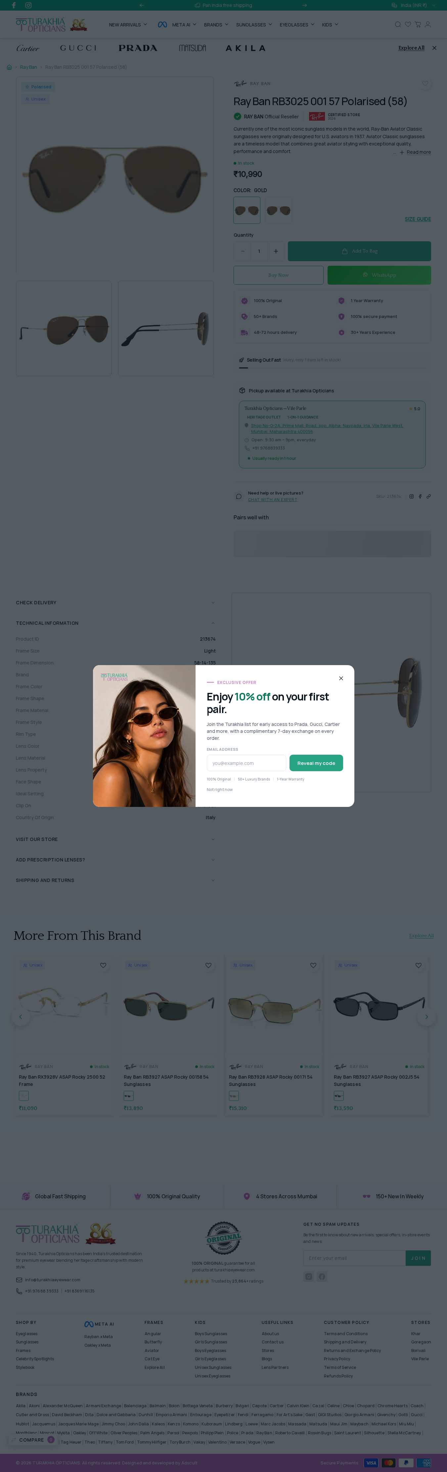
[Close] (341, 678)
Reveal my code (316, 763)
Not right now (220, 789)
